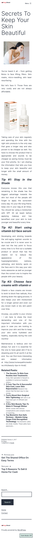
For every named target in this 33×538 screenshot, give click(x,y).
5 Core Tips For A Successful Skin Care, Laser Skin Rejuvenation (19, 386)
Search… (4, 490)
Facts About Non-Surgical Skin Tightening (17, 396)
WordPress (21, 530)
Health (12, 443)
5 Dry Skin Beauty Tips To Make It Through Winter (17, 405)
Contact (4, 513)
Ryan (5, 441)
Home (3, 510)
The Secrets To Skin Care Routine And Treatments (17, 374)
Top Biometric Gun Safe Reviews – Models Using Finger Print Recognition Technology (16, 418)
